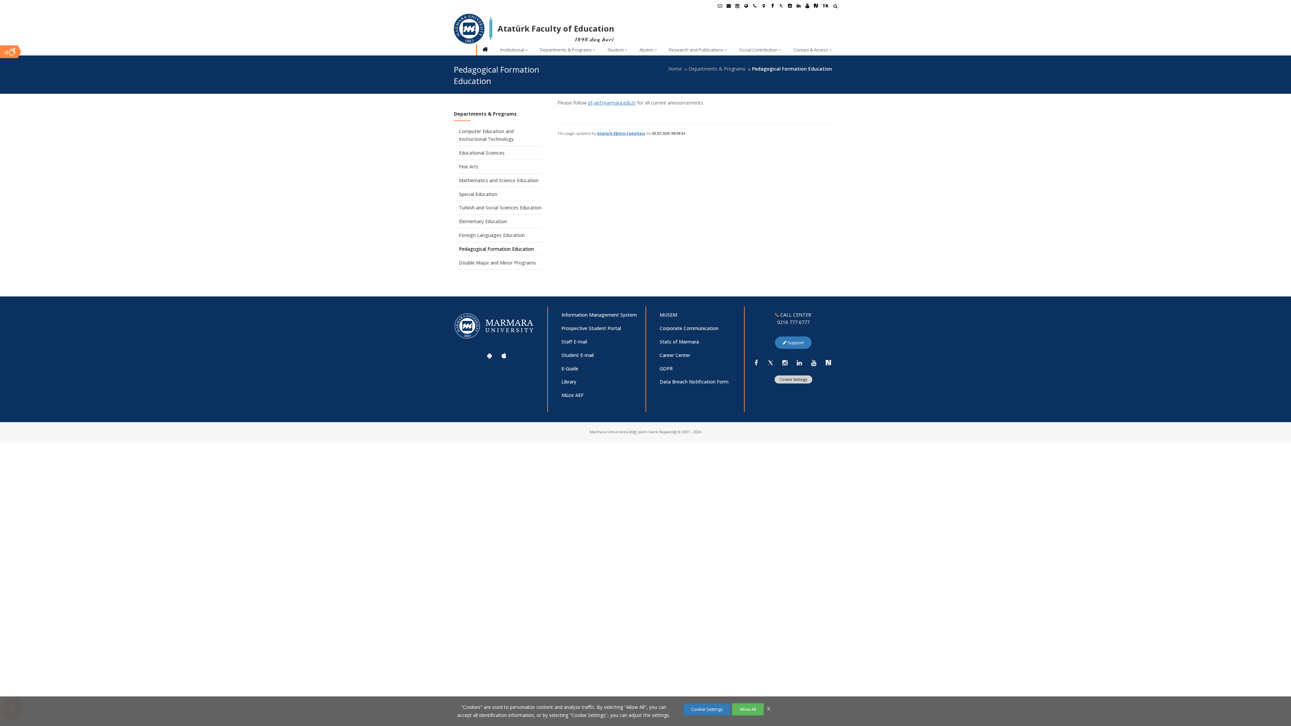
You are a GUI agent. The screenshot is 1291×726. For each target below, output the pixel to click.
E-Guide (569, 368)
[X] (770, 362)
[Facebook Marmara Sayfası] (772, 6)
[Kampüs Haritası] (763, 6)
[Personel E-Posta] (728, 6)
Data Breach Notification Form (694, 381)
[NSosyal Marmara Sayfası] (816, 6)
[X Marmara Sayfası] (781, 6)
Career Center (675, 355)
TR (825, 6)
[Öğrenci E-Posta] (719, 6)
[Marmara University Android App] (489, 355)
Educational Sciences (482, 153)
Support (795, 342)
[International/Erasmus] (746, 6)
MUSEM (668, 315)
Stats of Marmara (679, 341)
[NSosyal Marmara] (828, 362)
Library (568, 381)
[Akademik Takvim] (737, 6)
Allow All (748, 709)
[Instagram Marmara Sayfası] (789, 6)
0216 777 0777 (793, 322)
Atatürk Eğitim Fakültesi (621, 133)
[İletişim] (754, 6)
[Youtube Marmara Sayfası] (807, 6)
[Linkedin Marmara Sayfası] (798, 6)
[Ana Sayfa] (485, 50)
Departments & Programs (566, 50)
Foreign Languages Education (492, 235)
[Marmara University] (469, 29)
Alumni (646, 50)
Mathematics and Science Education (499, 180)
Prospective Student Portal (591, 328)
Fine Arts (468, 166)
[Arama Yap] (835, 7)
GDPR (666, 368)
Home (675, 69)
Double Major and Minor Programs (497, 262)
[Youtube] (814, 362)
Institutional (512, 50)
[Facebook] (756, 362)
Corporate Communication (689, 328)
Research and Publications (696, 50)
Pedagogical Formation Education (496, 249)
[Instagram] (785, 362)
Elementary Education (483, 221)
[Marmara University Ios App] (504, 355)
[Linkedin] (799, 362)
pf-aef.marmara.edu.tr (612, 102)
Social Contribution (758, 50)
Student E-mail (577, 355)
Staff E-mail (574, 341)
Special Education (478, 194)
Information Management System (599, 315)
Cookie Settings (793, 379)
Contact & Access (810, 50)
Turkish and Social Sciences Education (500, 207)
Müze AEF (572, 395)
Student (616, 50)
